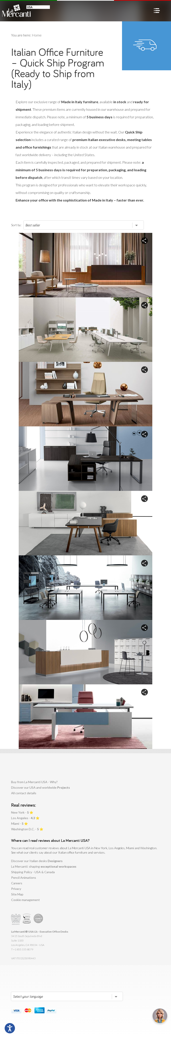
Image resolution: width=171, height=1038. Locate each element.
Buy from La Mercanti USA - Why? (34, 782)
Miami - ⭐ (19, 823)
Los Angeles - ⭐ (25, 818)
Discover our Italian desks (37, 861)
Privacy (16, 889)
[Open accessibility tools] (9, 1028)
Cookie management (25, 900)
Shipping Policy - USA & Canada (33, 872)
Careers (16, 883)
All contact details (23, 793)
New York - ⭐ (22, 812)
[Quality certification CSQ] (27, 919)
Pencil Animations (23, 877)
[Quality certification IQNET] (38, 919)
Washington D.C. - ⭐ (27, 829)
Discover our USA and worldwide (40, 787)
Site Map (17, 894)
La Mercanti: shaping (43, 866)
